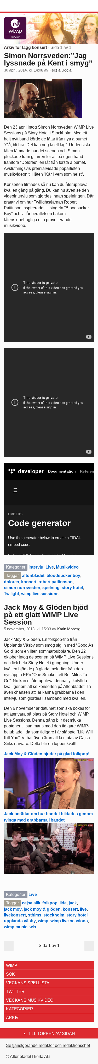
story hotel (72, 587)
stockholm (53, 915)
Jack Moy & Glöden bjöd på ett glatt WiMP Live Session (46, 614)
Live (49, 567)
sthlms (34, 915)
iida (63, 903)
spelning (51, 587)
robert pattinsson (55, 582)
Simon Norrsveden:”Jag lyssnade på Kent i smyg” (48, 59)
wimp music (15, 927)
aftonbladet (33, 575)
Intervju (35, 567)
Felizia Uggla (60, 70)
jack (73, 903)
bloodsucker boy (63, 575)
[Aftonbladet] (23, 6)
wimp (43, 921)
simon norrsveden (22, 587)
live (83, 909)
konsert (28, 582)
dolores (11, 582)
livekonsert (15, 915)
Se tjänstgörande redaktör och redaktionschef (48, 1045)
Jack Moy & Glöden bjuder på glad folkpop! (46, 754)
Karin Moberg (68, 629)
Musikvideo (67, 567)
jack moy (13, 909)
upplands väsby (20, 921)
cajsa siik (31, 903)
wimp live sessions (40, 593)
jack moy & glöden (42, 909)
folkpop (49, 903)
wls (33, 927)
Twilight (11, 593)
